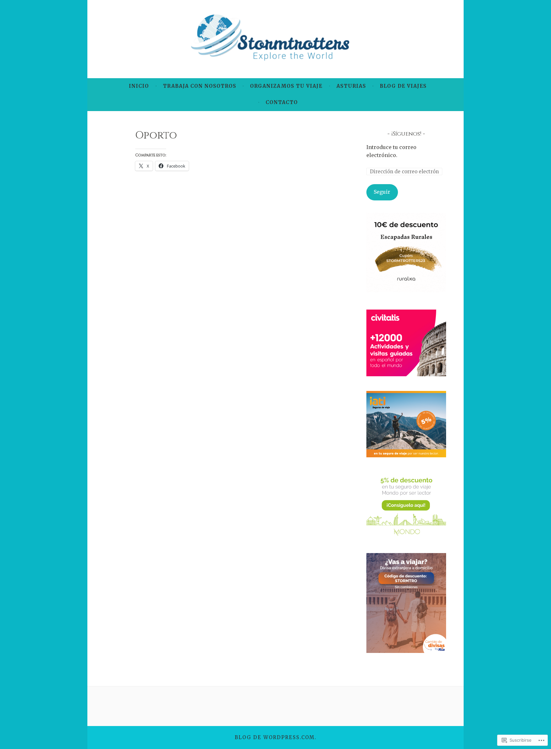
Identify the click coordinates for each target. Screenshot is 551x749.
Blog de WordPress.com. (276, 737)
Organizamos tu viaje (286, 86)
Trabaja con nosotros (199, 86)
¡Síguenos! (406, 134)
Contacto (282, 102)
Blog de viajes (403, 86)
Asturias (351, 86)
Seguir (382, 192)
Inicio (139, 86)
